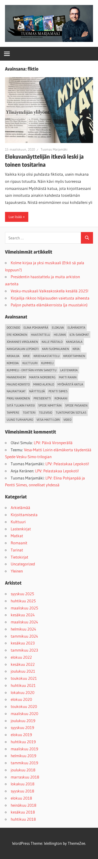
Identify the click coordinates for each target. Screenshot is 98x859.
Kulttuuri (18, 521)
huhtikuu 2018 (23, 819)
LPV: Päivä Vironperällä (53, 442)
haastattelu (40, 334)
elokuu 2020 (21, 699)
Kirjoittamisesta (24, 514)
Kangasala (74, 342)
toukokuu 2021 (24, 678)
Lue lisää (15, 217)
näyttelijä (37, 391)
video (67, 419)
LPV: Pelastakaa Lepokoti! (67, 463)
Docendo (13, 327)
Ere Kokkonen (17, 334)
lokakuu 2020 (22, 692)
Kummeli (47, 363)
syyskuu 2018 (22, 790)
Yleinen (17, 570)
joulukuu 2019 (23, 720)
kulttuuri (30, 363)
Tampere (13, 412)
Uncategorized (23, 563)
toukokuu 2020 (24, 706)
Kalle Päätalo (52, 342)
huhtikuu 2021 (23, 685)
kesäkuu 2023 (23, 642)
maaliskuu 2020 (24, 713)
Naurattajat (16, 391)
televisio (45, 412)
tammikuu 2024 (24, 636)
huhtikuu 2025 (23, 600)
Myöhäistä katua (70, 384)
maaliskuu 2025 (24, 607)
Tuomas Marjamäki (54, 149)
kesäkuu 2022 (23, 664)
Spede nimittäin (50, 405)
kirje (26, 356)
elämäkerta (76, 327)
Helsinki (60, 334)
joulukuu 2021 (23, 671)
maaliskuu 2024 (24, 621)
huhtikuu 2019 (23, 741)
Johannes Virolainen (22, 342)
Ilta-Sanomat (79, 334)
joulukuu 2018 (23, 769)
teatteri (29, 412)
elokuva (58, 327)
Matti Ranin (68, 377)
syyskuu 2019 (22, 727)
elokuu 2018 (21, 798)
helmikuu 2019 (23, 755)
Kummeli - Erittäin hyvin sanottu (32, 370)
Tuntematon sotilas (71, 412)
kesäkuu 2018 (23, 812)
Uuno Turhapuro (20, 419)
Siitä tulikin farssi (21, 405)
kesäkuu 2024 (23, 614)
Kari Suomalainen (55, 349)
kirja (76, 349)
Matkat (17, 535)
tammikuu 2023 (24, 650)
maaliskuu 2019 (24, 748)
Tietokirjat (19, 557)
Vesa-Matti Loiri (48, 419)
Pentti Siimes (58, 391)
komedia (13, 363)
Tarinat (17, 549)
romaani (60, 398)
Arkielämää (20, 507)
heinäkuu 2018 (23, 805)
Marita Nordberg (42, 377)
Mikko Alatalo (43, 384)
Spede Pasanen (76, 405)
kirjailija (13, 356)
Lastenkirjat (21, 528)
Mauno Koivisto (18, 384)
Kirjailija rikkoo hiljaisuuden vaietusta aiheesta (50, 297)
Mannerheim (16, 377)
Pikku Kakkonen (18, 398)
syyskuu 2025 (22, 593)
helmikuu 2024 (23, 628)
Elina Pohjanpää (36, 327)
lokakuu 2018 (22, 783)
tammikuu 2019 (24, 762)
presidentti (42, 398)
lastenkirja (69, 370)
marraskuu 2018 (25, 776)
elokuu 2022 (21, 657)
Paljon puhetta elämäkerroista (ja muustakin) (49, 304)
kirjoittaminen (74, 356)
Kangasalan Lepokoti (23, 349)
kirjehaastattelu (47, 356)
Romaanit (19, 542)
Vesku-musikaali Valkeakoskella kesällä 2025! (49, 290)
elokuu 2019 (21, 734)
